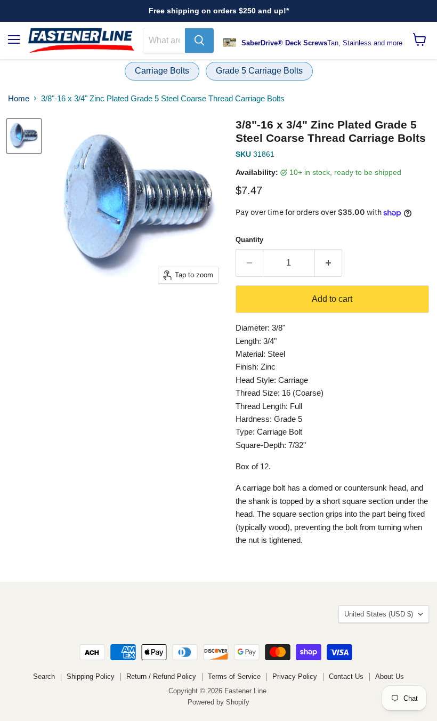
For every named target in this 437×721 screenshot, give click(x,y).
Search (44, 676)
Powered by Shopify (218, 702)
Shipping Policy (91, 676)
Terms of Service (234, 676)
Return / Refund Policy (161, 676)
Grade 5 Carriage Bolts (259, 70)
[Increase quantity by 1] (328, 263)
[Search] (199, 40)
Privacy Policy (294, 676)
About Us (389, 676)
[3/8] (24, 136)
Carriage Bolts (162, 70)
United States (378, 614)
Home (18, 98)
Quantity (249, 240)
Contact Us (346, 676)
